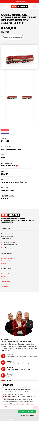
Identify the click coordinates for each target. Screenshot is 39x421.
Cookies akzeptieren (27, 412)
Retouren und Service (8, 258)
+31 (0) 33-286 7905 (10, 242)
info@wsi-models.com (10, 244)
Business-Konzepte (7, 279)
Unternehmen (5, 281)
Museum (3, 276)
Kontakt (3, 263)
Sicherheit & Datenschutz (9, 261)
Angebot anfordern (9, 247)
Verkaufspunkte (6, 284)
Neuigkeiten (4, 287)
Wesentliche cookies (27, 416)
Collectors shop (6, 274)
